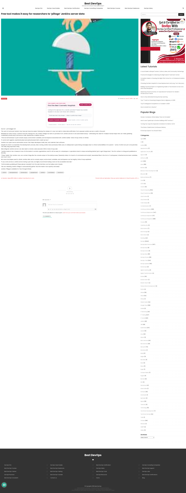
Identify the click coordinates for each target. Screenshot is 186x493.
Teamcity (143, 404)
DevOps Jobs (146, 471)
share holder (144, 388)
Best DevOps (93, 3)
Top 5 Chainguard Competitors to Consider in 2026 (155, 103)
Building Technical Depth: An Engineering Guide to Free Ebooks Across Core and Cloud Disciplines (162, 87)
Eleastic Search (144, 283)
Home (98, 478)
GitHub (142, 292)
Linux (142, 334)
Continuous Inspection (146, 215)
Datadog (143, 238)
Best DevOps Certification (72, 8)
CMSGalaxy (88, 487)
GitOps (142, 299)
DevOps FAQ (38, 8)
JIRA (142, 324)
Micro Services (144, 340)
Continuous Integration (146, 219)
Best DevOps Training (56, 471)
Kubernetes (143, 327)
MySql (142, 353)
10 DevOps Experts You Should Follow (151, 130)
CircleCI (143, 187)
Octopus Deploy (145, 372)
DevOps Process (145, 257)
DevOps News (144, 254)
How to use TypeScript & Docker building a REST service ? (157, 120)
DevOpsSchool (13, 172)
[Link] (65, 209)
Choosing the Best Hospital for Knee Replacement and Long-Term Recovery (162, 83)
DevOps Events (144, 251)
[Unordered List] (59, 209)
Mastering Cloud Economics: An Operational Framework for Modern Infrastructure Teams (160, 92)
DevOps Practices (9, 474)
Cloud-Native (144, 199)
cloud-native (144, 196)
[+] (69, 209)
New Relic (143, 359)
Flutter (142, 289)
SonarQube (143, 395)
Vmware (143, 420)
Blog (143, 478)
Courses (143, 222)
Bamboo (143, 167)
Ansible (142, 145)
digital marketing (145, 270)
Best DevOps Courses (113, 8)
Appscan (143, 155)
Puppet (142, 375)
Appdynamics (144, 148)
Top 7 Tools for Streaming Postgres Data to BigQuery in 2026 (158, 100)
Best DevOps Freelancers (132, 8)
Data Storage (144, 231)
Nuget (142, 369)
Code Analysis (144, 203)
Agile (142, 138)
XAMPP (142, 427)
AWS (142, 161)
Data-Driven (144, 235)
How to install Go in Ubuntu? (149, 107)
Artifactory (143, 158)
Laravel (142, 331)
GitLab (142, 295)
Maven (142, 337)
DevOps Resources (101, 474)
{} (66, 209)
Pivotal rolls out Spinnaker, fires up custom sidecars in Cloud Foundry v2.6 (116, 178)
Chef (142, 180)
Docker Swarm (144, 279)
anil (137, 98)
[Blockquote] (61, 209)
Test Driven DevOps (146, 414)
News (142, 363)
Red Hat (143, 379)
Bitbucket (143, 174)
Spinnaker (143, 398)
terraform (60, 172)
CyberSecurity (144, 225)
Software (143, 391)
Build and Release (145, 177)
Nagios (142, 356)
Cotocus (93, 490)
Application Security (146, 151)
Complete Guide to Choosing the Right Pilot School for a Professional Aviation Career (163, 79)
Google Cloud (144, 305)
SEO (142, 382)
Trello (142, 417)
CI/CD (4, 172)
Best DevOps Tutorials (56, 474)
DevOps (4, 98)
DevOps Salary (148, 8)
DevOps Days (144, 247)
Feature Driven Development (148, 286)
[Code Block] (63, 209)
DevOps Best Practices (146, 244)
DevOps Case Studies (53, 8)
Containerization (145, 206)
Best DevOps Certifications (149, 474)
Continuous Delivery (146, 209)
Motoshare (143, 350)
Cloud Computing (145, 190)
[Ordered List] (57, 209)
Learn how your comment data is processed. (74, 212)
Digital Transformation (146, 273)
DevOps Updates (145, 263)
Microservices (144, 343)
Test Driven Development (147, 411)
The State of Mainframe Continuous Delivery (153, 127)
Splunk (142, 401)
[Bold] (49, 209)
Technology (144, 407)
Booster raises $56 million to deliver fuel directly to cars (18, 178)
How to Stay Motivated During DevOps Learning (154, 97)
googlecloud (34, 172)
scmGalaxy (51, 172)
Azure (142, 164)
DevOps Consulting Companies (93, 8)
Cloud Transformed (146, 193)
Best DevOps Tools (101, 471)
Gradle (142, 308)
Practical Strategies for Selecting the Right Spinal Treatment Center (160, 75)
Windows (143, 423)
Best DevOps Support (148, 468)
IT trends (143, 318)
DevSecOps (24, 172)
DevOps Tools (144, 260)
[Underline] (53, 209)
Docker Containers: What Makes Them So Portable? (155, 117)
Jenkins (43, 172)
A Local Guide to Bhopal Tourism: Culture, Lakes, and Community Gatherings (162, 71)
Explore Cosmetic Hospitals (57, 120)
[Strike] (55, 209)
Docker (142, 276)
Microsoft (143, 347)
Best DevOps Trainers (10, 471)
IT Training (143, 315)
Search (181, 14)
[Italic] (51, 209)
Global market (144, 302)
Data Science (144, 228)
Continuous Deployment (147, 212)
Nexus (142, 366)
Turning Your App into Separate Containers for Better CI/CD (158, 124)
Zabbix (142, 430)
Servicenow (143, 385)
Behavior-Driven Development (148, 171)
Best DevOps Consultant (11, 478)
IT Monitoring (144, 311)
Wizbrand (95, 489)
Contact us (53, 478)
